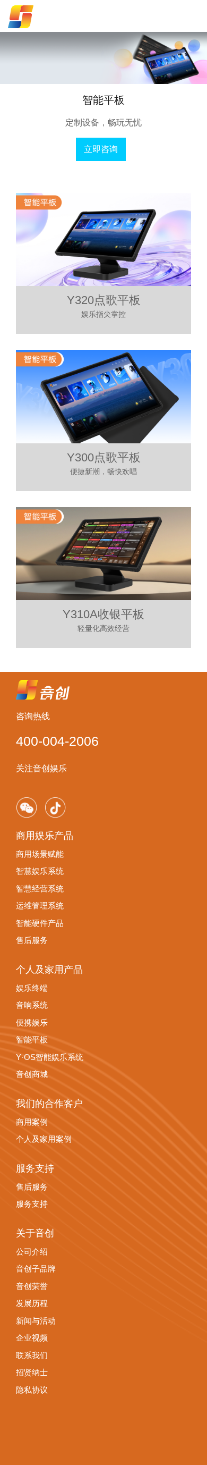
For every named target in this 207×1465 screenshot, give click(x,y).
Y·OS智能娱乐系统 (49, 1057)
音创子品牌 (36, 1268)
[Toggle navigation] (188, 16)
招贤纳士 (32, 1372)
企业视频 (32, 1337)
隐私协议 (32, 1389)
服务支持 (32, 1203)
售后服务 (32, 940)
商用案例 (32, 1121)
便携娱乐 (32, 1022)
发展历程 (32, 1303)
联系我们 (32, 1355)
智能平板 (32, 1039)
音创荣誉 (32, 1286)
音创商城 (32, 1074)
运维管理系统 (40, 905)
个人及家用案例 (44, 1138)
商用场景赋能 (40, 853)
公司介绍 (32, 1251)
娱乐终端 (32, 987)
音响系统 (32, 1004)
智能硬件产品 (40, 923)
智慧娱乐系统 (40, 870)
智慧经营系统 (40, 888)
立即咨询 (101, 149)
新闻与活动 (36, 1320)
